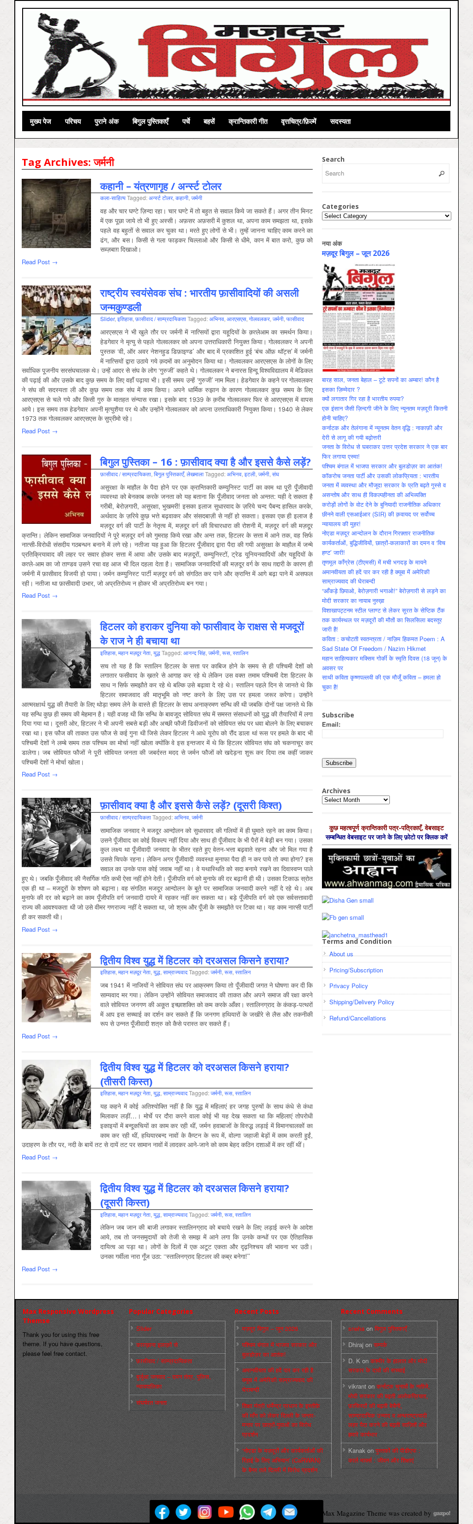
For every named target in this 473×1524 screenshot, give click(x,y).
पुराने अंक (107, 121)
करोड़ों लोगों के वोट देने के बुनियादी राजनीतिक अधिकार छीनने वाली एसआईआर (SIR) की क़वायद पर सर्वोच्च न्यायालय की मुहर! (381, 514)
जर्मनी (196, 197)
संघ (275, 474)
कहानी (182, 197)
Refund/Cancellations (357, 1018)
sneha (356, 1328)
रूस (226, 652)
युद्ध (156, 652)
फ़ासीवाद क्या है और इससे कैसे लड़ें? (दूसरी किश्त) (191, 805)
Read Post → (40, 261)
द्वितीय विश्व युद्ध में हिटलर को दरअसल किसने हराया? (194, 960)
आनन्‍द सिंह (194, 652)
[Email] (289, 1512)
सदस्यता (340, 121)
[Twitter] (183, 1512)
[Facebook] (162, 1512)
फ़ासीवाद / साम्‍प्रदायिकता (160, 318)
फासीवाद (295, 318)
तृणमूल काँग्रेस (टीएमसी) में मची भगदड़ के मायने (374, 562)
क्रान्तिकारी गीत (248, 121)
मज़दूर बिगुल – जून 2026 (355, 253)
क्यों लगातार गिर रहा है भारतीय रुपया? (363, 398)
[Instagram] (204, 1512)
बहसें (209, 121)
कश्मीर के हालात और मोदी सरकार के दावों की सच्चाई (387, 1365)
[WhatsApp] (247, 1512)
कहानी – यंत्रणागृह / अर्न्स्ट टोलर (161, 186)
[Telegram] (268, 1512)
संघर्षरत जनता (151, 1402)
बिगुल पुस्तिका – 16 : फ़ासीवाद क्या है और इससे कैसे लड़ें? (205, 461)
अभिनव (216, 318)
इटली (249, 474)
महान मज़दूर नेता (134, 652)
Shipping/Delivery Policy (361, 1001)
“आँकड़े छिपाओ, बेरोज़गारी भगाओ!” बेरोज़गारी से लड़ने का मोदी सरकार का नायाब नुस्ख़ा (384, 595)
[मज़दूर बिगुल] (237, 56)
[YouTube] (226, 1512)
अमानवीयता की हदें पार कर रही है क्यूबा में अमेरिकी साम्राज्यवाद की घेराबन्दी (277, 1380)
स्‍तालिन (241, 652)
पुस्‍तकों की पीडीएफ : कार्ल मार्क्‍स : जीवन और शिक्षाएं (384, 1455)
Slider (107, 318)
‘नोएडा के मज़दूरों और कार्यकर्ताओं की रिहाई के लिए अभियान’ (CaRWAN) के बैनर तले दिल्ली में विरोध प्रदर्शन (282, 1460)
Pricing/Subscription (356, 969)
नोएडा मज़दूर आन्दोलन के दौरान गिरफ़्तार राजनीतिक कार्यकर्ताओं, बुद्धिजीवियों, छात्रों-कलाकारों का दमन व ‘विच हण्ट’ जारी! (383, 542)
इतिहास (125, 318)
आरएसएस (236, 318)
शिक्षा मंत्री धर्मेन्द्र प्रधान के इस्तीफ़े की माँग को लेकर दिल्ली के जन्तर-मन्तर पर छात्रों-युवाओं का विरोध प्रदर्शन (281, 1420)
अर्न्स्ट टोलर (161, 197)
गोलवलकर (259, 318)
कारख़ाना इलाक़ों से (157, 1344)
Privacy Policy (348, 985)
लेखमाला (195, 474)
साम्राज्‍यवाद (175, 972)
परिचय (73, 121)
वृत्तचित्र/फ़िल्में (298, 121)
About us (341, 953)
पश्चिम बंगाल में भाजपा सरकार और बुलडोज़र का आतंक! (382, 465)
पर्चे (186, 121)
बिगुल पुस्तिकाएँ (151, 121)
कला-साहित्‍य (113, 197)
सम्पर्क (380, 1344)
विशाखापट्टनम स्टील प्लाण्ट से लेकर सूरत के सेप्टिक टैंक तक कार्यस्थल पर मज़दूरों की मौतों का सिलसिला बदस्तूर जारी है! (383, 620)
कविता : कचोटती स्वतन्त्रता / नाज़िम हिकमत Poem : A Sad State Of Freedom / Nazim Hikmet (383, 643)
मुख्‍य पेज (40, 121)
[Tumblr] (311, 1512)
